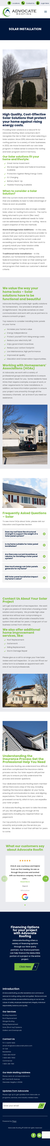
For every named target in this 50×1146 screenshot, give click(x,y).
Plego (14, 1121)
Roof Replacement (10, 1018)
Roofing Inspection (10, 1015)
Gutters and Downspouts (12, 1030)
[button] (45, 879)
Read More (25, 882)
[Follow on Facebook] (33, 1135)
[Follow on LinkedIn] (39, 1135)
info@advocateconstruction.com (19, 1046)
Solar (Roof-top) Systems (12, 1027)
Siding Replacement (10, 1024)
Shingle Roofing (8, 1021)
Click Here (25, 966)
